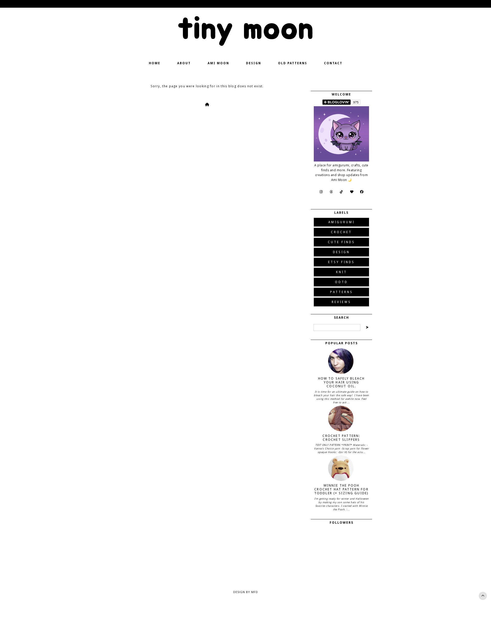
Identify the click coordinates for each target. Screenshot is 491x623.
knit (341, 272)
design (341, 252)
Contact (333, 63)
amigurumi (341, 222)
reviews (341, 302)
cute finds (341, 242)
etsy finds (341, 262)
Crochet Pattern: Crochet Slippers (341, 438)
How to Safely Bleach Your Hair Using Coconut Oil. (341, 382)
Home (154, 63)
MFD (254, 592)
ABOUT (184, 63)
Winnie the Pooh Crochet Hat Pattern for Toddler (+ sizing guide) (341, 489)
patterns (341, 292)
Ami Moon (218, 63)
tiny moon (245, 29)
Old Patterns (292, 63)
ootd (341, 282)
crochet (341, 232)
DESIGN (253, 63)
